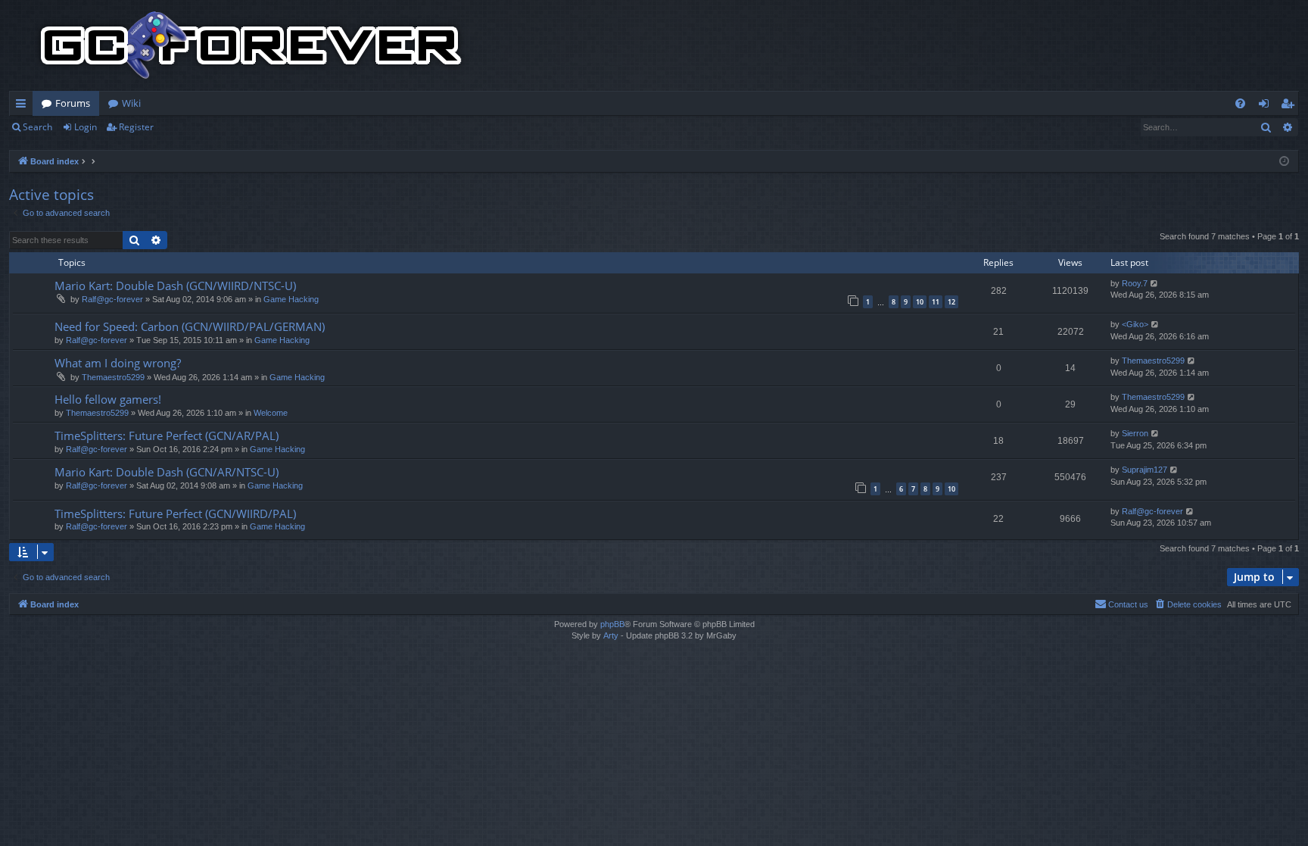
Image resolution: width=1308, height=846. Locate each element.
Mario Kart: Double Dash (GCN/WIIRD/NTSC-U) (175, 285)
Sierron (1135, 433)
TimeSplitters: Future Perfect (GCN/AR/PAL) (166, 435)
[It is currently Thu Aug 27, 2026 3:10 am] (1284, 161)
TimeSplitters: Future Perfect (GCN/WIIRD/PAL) (175, 513)
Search (37, 126)
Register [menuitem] (1290, 106)
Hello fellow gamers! (107, 399)
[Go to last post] (1155, 283)
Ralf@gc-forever (112, 299)
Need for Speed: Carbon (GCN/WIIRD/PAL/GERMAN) (189, 326)
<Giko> (1135, 324)
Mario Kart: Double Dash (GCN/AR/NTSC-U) (166, 471)
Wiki (131, 103)
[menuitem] (1240, 103)
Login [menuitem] (1266, 106)
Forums (72, 103)
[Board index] (251, 45)
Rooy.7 (1135, 283)
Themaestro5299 (113, 377)
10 (919, 302)
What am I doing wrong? (117, 362)
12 (951, 302)
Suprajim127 (1144, 469)
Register (136, 126)
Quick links (24, 106)
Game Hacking (291, 299)
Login (85, 126)
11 (935, 302)
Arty (610, 635)
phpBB (612, 624)
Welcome (271, 412)
